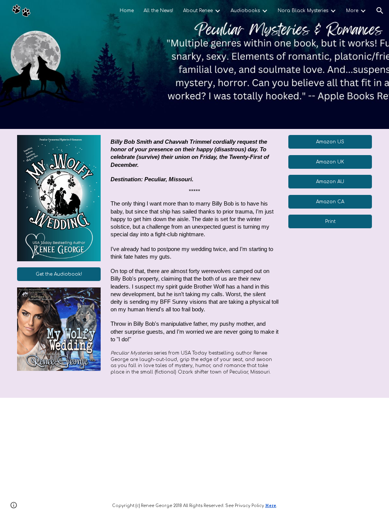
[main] (194, 263)
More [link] (352, 10)
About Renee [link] (198, 10)
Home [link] (127, 10)
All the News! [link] (158, 10)
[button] (380, 11)
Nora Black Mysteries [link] (303, 10)
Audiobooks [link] (245, 10)
